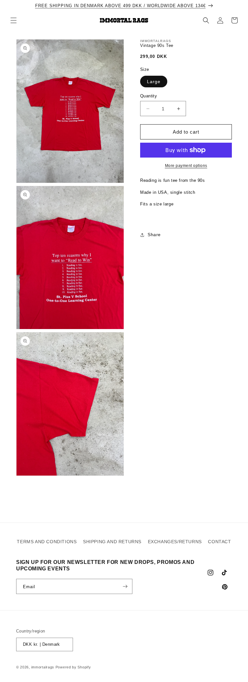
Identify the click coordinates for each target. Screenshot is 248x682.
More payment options (186, 165)
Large (153, 81)
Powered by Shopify (73, 667)
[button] (13, 20)
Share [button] (154, 234)
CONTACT (219, 541)
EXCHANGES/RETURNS (175, 541)
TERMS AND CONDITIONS (47, 541)
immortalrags (42, 667)
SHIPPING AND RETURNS (112, 541)
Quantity (148, 96)
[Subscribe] (125, 586)
